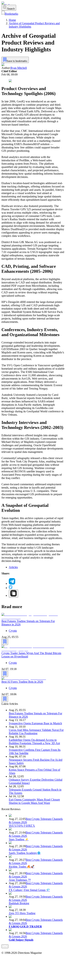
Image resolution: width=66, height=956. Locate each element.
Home (12, 20)
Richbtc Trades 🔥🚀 (21, 866)
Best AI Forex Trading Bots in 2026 (22, 681)
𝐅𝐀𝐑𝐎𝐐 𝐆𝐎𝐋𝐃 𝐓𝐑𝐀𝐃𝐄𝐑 (25, 926)
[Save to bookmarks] (4, 642)
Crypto (13, 630)
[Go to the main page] (5, 3)
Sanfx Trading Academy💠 (25, 853)
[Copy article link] (13, 594)
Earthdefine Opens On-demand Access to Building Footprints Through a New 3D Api (34, 741)
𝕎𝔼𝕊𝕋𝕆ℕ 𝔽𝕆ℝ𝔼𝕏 (22, 825)
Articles (13, 567)
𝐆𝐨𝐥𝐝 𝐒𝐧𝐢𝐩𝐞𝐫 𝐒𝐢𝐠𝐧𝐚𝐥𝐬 (21, 939)
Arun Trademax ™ (20, 879)
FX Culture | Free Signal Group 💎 (29, 890)
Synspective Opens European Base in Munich (35, 723)
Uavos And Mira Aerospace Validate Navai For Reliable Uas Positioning (36, 731)
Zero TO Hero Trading (22, 913)
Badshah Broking (19, 903)
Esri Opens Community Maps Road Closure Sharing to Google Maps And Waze (34, 801)
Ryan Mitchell (18, 67)
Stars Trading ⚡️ (19, 839)
